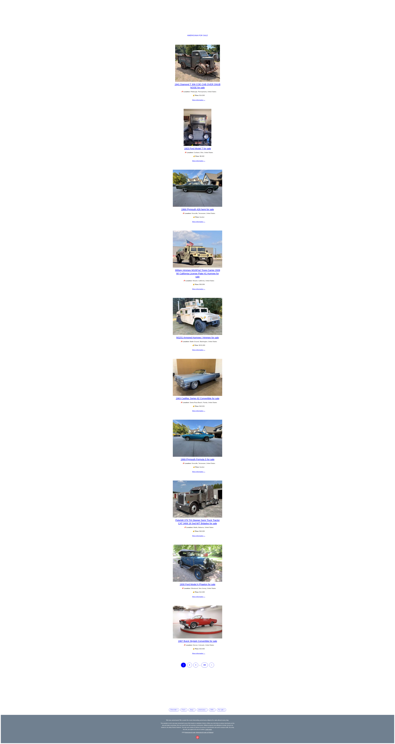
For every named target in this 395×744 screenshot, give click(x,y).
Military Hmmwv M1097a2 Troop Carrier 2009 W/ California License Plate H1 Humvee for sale (197, 273)
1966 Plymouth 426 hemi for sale (197, 209)
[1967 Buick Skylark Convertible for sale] (197, 638)
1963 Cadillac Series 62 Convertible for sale (197, 398)
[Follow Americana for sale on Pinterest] (197, 738)
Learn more (208, 729)
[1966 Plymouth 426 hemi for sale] (197, 206)
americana (201, 710)
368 (204, 665)
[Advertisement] (197, 15)
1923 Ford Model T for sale (197, 148)
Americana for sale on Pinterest (204, 732)
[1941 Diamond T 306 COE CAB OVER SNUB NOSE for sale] (197, 81)
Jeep (191, 710)
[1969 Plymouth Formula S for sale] (197, 456)
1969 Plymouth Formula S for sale (197, 459)
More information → (198, 100)
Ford (183, 710)
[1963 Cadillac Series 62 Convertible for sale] (197, 395)
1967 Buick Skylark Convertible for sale (197, 641)
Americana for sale (197, 35)
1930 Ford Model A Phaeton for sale (197, 584)
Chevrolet (173, 710)
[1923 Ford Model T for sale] (197, 145)
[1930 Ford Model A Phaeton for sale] (197, 581)
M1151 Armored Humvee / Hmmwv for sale (197, 337)
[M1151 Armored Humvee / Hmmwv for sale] (197, 334)
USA (211, 710)
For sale (221, 710)
